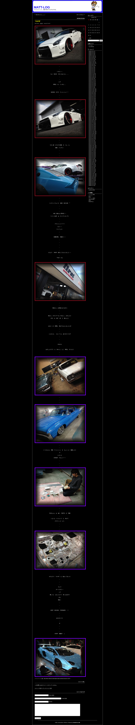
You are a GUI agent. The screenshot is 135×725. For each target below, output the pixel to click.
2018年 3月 (91, 52)
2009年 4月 (91, 169)
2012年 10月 (91, 119)
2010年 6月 (91, 152)
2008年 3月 (91, 184)
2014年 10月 (91, 91)
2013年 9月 (91, 106)
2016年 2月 (91, 72)
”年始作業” (38, 21)
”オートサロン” (80, 14)
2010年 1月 (91, 158)
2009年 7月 (91, 165)
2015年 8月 (91, 79)
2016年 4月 (91, 70)
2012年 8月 (91, 122)
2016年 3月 (91, 71)
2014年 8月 (91, 93)
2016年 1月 (91, 73)
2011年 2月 (91, 143)
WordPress (91, 201)
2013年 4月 (91, 112)
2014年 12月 (91, 89)
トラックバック (47, 688)
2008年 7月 (91, 179)
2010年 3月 (91, 156)
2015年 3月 (91, 85)
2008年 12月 (91, 173)
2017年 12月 (91, 56)
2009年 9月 (91, 163)
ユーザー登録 (92, 194)
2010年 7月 (91, 151)
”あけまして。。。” (40, 14)
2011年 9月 (91, 134)
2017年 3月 (91, 58)
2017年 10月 (91, 57)
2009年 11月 (91, 160)
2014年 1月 (91, 102)
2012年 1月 (91, 130)
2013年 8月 (91, 107)
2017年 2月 (91, 59)
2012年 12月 (91, 117)
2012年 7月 (91, 123)
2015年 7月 (91, 80)
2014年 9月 (91, 92)
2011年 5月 (91, 139)
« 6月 (90, 38)
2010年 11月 (91, 146)
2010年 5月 (91, 153)
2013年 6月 (91, 110)
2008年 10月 (91, 176)
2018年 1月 (91, 54)
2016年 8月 (91, 65)
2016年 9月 (91, 64)
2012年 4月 (91, 126)
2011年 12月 (91, 131)
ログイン (91, 195)
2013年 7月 (91, 109)
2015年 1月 (91, 87)
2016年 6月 (91, 67)
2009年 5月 (91, 167)
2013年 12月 (91, 103)
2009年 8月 (91, 164)
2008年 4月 (91, 183)
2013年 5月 (91, 111)
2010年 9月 (91, 149)
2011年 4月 (91, 140)
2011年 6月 (91, 138)
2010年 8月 (91, 150)
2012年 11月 (91, 118)
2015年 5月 (91, 83)
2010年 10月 (91, 147)
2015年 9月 (91, 78)
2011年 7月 (91, 137)
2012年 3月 (91, 127)
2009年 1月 (91, 172)
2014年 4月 (91, 98)
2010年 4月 (91, 154)
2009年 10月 (91, 162)
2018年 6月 (91, 51)
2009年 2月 (91, 171)
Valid (92, 199)
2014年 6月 (91, 96)
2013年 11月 (91, 104)
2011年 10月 (91, 133)
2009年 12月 (91, 159)
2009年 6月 (91, 166)
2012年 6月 (91, 124)
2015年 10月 (91, 77)
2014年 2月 (91, 100)
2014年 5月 (91, 97)
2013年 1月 (91, 116)
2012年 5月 (91, 125)
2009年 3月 (91, 170)
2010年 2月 (91, 157)
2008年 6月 (91, 180)
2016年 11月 (91, 63)
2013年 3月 (91, 113)
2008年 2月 (91, 185)
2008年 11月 (91, 174)
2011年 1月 (91, 144)
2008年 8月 (91, 178)
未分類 (41, 23)
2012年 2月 (91, 129)
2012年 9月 (91, 120)
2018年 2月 (91, 53)
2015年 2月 (91, 86)
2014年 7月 (91, 94)
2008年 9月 (91, 177)
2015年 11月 (91, 76)
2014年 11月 (91, 90)
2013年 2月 (91, 114)
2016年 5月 (91, 69)
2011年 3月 (91, 142)
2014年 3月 (91, 99)
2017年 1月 (91, 60)
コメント (38, 688)
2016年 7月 (91, 66)
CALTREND (91, 46)
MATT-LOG (42, 7)
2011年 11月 (91, 132)
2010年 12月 (91, 145)
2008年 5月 (91, 182)
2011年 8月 (91, 136)
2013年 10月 (91, 105)
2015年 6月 (91, 82)
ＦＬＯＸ (91, 45)
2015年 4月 (91, 84)
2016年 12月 (91, 62)
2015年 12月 (91, 74)
